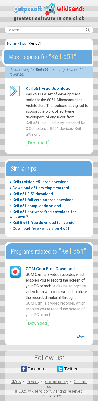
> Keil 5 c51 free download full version (43, 222)
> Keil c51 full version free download (42, 200)
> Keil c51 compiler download (35, 206)
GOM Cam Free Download (50, 268)
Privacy (33, 381)
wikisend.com (39, 391)
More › (82, 337)
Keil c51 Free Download (48, 88)
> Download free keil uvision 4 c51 (39, 228)
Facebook (37, 368)
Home (12, 43)
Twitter (71, 368)
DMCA (16, 381)
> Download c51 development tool (39, 188)
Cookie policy (56, 381)
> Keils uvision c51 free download (39, 182)
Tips (23, 43)
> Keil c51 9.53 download (31, 194)
